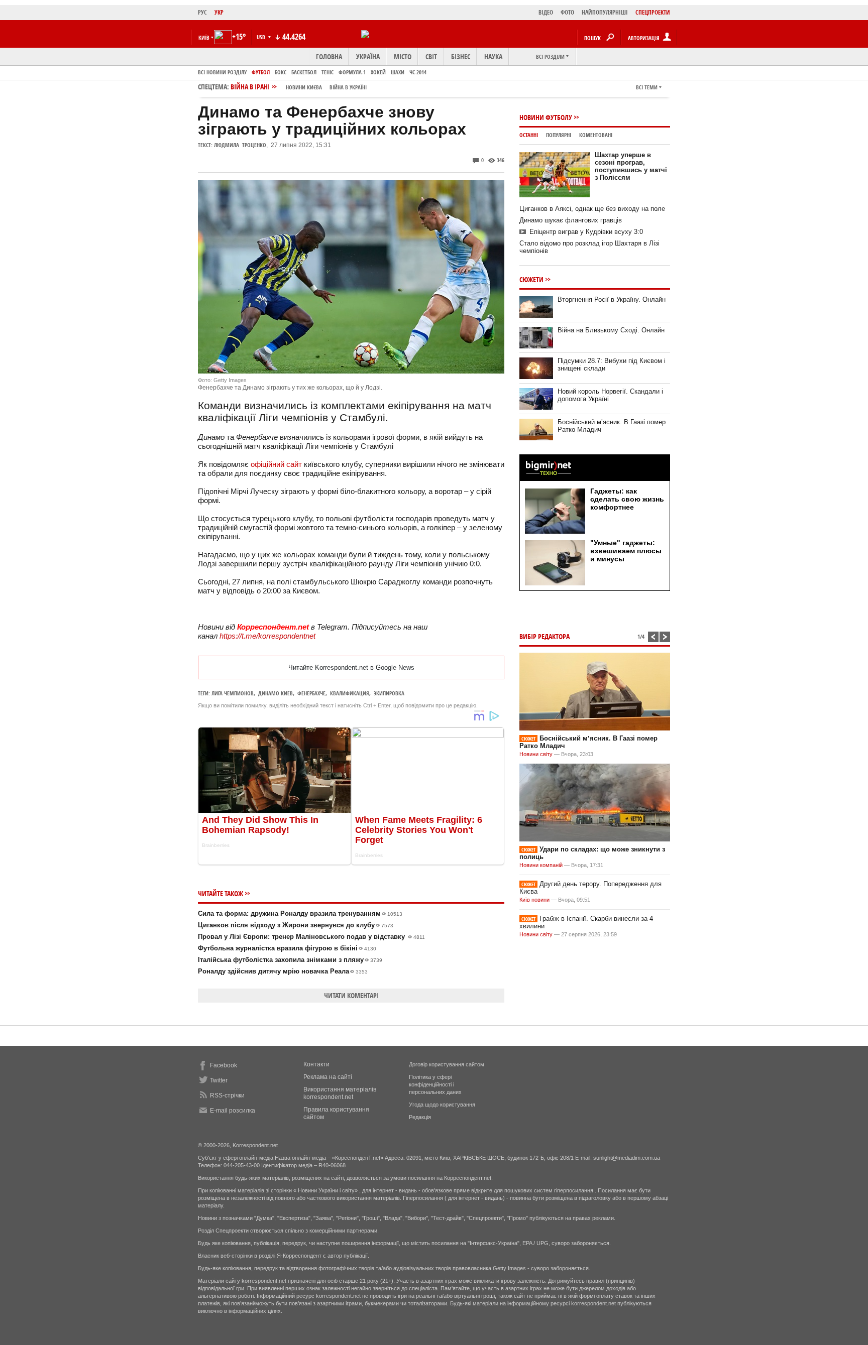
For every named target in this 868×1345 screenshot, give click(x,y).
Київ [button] (203, 37)
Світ (431, 56)
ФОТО (567, 12)
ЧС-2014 (417, 72)
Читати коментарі (351, 995)
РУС (202, 12)
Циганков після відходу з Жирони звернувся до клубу (295, 925)
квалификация (349, 693)
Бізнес (460, 56)
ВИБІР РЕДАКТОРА (544, 636)
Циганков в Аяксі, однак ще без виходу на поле (592, 208)
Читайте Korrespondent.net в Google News (351, 667)
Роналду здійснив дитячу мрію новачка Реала (283, 971)
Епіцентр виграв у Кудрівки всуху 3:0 (586, 231)
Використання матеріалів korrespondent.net (339, 1093)
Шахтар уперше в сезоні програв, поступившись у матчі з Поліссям (631, 166)
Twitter (219, 1080)
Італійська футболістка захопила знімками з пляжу (290, 959)
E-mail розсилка (232, 1110)
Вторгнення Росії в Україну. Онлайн (612, 299)
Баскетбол (303, 72)
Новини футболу (545, 117)
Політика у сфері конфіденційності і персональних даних (435, 1084)
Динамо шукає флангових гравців (570, 220)
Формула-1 (352, 72)
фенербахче (311, 693)
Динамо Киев (275, 693)
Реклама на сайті (327, 1076)
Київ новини (534, 900)
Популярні (558, 135)
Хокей (378, 72)
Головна (329, 56)
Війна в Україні (348, 87)
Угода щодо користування (442, 1105)
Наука (493, 56)
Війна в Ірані (299, 86)
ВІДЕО (545, 12)
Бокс (280, 72)
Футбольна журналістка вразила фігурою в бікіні (287, 948)
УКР (219, 12)
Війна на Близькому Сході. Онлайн (611, 330)
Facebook (223, 1065)
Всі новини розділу (222, 72)
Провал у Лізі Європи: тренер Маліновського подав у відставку (311, 936)
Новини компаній (541, 865)
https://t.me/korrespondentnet (267, 636)
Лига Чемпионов (232, 693)
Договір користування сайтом (446, 1064)
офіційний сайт (277, 464)
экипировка (389, 693)
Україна (368, 56)
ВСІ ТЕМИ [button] (647, 87)
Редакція (420, 1117)
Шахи (397, 72)
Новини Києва (304, 87)
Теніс (327, 72)
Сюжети (531, 279)
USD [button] (262, 37)
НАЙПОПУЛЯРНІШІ (605, 12)
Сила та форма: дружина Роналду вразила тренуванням (300, 913)
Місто (402, 56)
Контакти (316, 1064)
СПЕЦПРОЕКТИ (652, 12)
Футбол (261, 72)
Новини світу (536, 754)
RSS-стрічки (227, 1095)
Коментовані (595, 135)
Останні (528, 135)
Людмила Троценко (240, 145)
